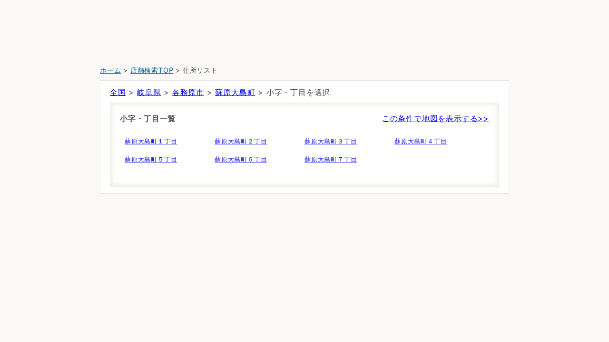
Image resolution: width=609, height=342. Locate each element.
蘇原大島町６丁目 (241, 159)
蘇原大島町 (235, 92)
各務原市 (188, 92)
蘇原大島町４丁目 (420, 141)
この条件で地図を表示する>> (435, 118)
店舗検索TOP (152, 70)
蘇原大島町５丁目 (151, 159)
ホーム (110, 70)
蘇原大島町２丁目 (241, 141)
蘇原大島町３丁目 (330, 141)
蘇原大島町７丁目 (330, 159)
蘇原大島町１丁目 (151, 141)
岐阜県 (149, 92)
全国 (118, 92)
